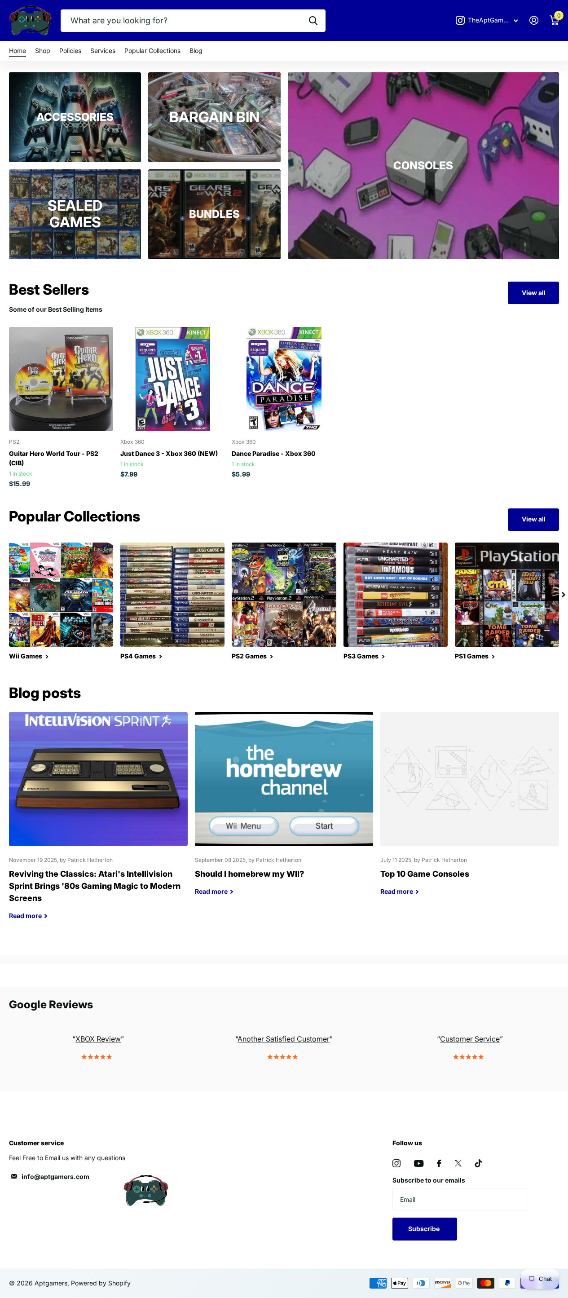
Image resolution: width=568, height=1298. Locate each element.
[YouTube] (418, 1163)
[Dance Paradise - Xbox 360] (284, 379)
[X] (458, 1163)
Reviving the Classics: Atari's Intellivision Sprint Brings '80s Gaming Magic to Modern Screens (98, 822)
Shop (42, 50)
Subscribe (424, 1228)
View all (534, 292)
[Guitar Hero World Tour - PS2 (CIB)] (61, 379)
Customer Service (470, 1038)
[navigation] (563, 595)
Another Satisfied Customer (284, 1038)
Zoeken (313, 20)
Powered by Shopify (101, 1283)
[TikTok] (478, 1163)
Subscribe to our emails (428, 1180)
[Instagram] (396, 1163)
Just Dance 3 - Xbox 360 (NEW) (169, 453)
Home (17, 50)
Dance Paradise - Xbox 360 (274, 453)
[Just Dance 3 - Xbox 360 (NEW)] (172, 379)
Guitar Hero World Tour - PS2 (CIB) (53, 458)
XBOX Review (98, 1038)
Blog (196, 50)
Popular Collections (152, 50)
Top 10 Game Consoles (469, 810)
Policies (70, 50)
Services (102, 50)
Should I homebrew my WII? (284, 810)
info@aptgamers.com (55, 1176)
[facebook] (439, 1163)
